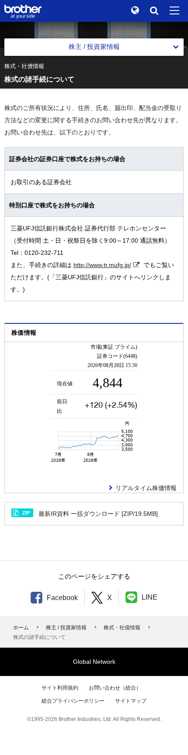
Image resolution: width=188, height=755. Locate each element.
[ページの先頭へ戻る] (168, 735)
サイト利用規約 (60, 688)
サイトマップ (130, 701)
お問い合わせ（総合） (115, 688)
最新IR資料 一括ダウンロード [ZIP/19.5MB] (90, 513)
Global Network (94, 661)
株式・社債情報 (122, 628)
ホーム (21, 628)
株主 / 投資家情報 (66, 628)
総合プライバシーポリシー (73, 701)
